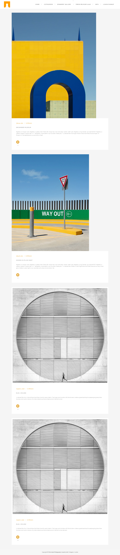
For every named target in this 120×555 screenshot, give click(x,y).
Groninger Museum (23, 127)
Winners (29, 123)
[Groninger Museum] (54, 65)
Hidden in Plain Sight (24, 260)
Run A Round (21, 393)
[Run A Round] (60, 335)
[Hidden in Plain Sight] (50, 202)
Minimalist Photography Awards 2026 (59, 552)
